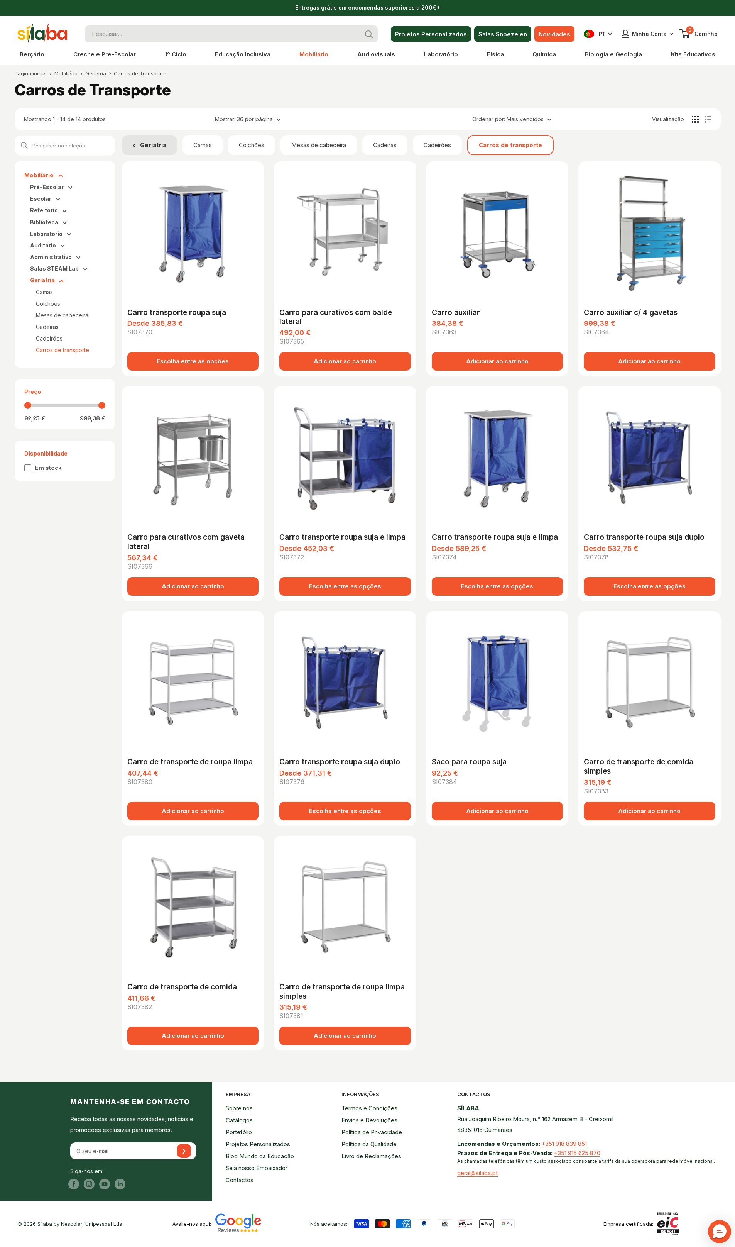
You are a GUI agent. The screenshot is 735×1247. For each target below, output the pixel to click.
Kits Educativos (693, 54)
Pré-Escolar (47, 187)
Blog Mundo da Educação (260, 1156)
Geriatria (95, 73)
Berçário (32, 54)
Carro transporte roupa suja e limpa (342, 537)
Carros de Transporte (140, 73)
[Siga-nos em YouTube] (104, 1183)
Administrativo (51, 257)
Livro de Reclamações (371, 1156)
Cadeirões (437, 145)
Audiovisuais (376, 54)
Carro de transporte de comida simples (638, 766)
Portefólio (239, 1132)
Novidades (554, 34)
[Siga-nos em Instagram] (89, 1183)
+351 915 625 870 (577, 1153)
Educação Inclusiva (242, 54)
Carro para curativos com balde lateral (335, 317)
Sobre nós (239, 1108)
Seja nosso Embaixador (256, 1168)
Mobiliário (313, 54)
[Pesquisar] (369, 33)
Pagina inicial (31, 73)
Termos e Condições (369, 1108)
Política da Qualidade (369, 1144)
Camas (202, 145)
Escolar (41, 198)
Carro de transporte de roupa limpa (190, 761)
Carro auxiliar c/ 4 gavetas (631, 312)
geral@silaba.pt (477, 1173)
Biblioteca (44, 222)
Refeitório (44, 210)
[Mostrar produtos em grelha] (695, 119)
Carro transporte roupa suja (176, 312)
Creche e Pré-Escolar (104, 54)
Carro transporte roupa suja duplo (644, 537)
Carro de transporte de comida (182, 987)
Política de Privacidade (371, 1132)
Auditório (43, 245)
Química (544, 54)
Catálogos (239, 1120)
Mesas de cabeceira (318, 145)
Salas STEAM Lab (55, 268)
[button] (719, 1231)
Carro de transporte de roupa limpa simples (342, 992)
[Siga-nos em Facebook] (73, 1183)
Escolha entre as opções (193, 361)
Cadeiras (385, 145)
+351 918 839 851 (564, 1143)
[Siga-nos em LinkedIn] (120, 1183)
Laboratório (441, 54)
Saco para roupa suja (469, 761)
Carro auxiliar (456, 312)
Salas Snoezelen (502, 34)
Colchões (251, 145)
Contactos (239, 1180)
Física (495, 54)
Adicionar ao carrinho (345, 361)
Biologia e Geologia (613, 54)
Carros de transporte (510, 145)
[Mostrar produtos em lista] (708, 119)
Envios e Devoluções (369, 1120)
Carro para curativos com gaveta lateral (186, 542)
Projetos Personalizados (431, 34)
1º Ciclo (175, 54)
